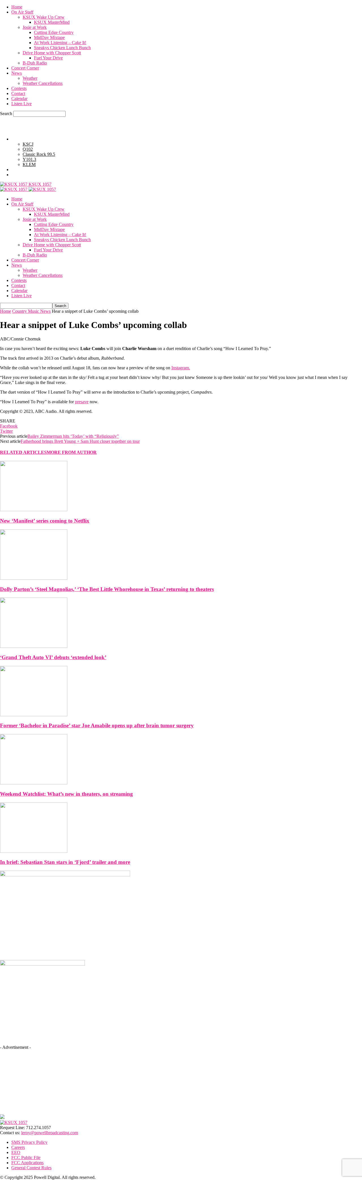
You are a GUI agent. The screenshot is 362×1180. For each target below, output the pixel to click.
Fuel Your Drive (48, 57)
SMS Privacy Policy (29, 1142)
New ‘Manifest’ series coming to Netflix (44, 521)
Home (16, 7)
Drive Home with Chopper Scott (52, 52)
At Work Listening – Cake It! (60, 42)
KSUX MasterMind (52, 22)
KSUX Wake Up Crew (43, 17)
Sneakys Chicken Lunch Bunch (62, 47)
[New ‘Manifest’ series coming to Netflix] (33, 509)
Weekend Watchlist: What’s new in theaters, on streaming (66, 794)
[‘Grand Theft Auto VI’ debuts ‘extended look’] (33, 646)
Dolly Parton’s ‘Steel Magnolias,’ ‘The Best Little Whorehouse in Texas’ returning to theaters (107, 589)
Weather (30, 78)
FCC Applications (27, 1162)
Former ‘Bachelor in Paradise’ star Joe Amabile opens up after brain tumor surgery (97, 725)
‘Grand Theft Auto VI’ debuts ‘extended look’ (53, 657)
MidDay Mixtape (49, 37)
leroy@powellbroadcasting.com (49, 1132)
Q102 (28, 149)
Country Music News (31, 311)
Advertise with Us (27, 169)
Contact (18, 93)
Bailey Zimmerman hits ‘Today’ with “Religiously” (73, 436)
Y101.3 (29, 159)
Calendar (19, 98)
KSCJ (28, 144)
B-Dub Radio (35, 63)
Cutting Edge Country (54, 32)
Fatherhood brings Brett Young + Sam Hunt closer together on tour (80, 441)
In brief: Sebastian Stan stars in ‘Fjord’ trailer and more (65, 862)
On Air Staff (22, 12)
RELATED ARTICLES (23, 452)
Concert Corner (25, 68)
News (16, 73)
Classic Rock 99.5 (39, 154)
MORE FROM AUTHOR (72, 452)
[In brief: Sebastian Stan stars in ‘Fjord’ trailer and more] (33, 851)
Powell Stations (25, 139)
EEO (15, 1152)
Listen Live (21, 103)
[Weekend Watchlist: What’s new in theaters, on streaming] (33, 782)
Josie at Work (35, 27)
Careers (18, 1147)
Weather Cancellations (43, 83)
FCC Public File (25, 1157)
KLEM (29, 164)
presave (82, 401)
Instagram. (180, 367)
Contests (19, 88)
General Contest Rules (31, 174)
